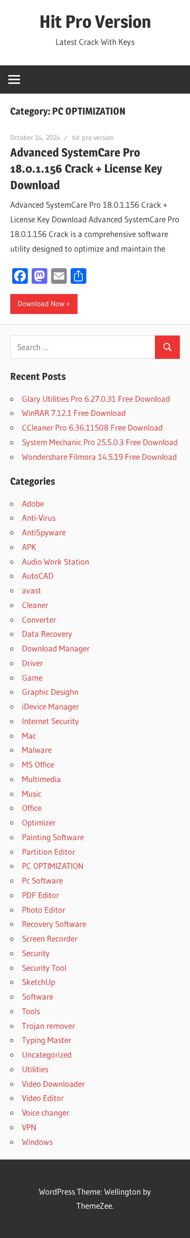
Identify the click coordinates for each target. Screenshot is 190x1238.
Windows (37, 1142)
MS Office (38, 764)
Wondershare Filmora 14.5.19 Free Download (99, 457)
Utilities (35, 1069)
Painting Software (53, 837)
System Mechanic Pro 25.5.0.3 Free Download (100, 442)
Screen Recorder (49, 938)
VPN (29, 1127)
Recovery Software (54, 924)
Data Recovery (47, 634)
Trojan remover (48, 1026)
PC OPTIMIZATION (53, 866)
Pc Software (42, 880)
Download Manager (56, 648)
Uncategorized (47, 1054)
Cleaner (35, 605)
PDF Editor (40, 895)
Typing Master (46, 1040)
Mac (29, 735)
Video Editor (43, 1098)
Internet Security (50, 721)
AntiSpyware (44, 532)
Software (37, 996)
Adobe (33, 503)
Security (36, 953)
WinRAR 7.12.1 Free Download (74, 413)
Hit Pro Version (95, 21)
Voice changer (45, 1112)
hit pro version (93, 137)
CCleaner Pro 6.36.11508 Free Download (92, 427)
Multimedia (41, 779)
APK (29, 547)
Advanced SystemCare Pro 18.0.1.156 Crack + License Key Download (86, 169)
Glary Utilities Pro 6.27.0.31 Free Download (96, 398)
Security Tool (44, 968)
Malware (37, 750)
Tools (31, 1011)
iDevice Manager (50, 706)
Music (31, 793)
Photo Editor (43, 909)
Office (31, 808)
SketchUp (38, 982)
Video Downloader (53, 1084)
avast (31, 590)
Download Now (41, 303)
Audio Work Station (55, 561)
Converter (39, 619)
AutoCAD (38, 575)
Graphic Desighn (50, 692)
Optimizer (39, 822)
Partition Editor (48, 851)
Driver (32, 663)
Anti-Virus (39, 517)
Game (32, 677)
